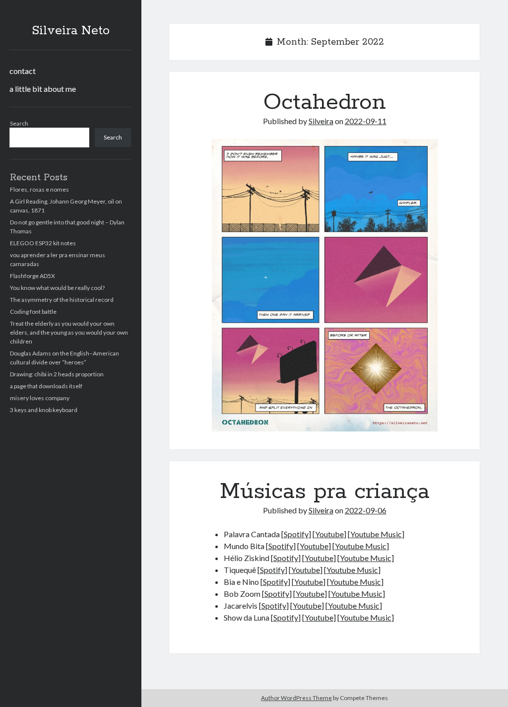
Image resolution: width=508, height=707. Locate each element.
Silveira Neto (71, 31)
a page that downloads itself (46, 386)
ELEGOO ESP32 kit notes (43, 243)
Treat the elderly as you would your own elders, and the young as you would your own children (69, 332)
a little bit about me (42, 88)
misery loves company (39, 398)
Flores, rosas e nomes (39, 189)
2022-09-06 (365, 510)
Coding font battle (33, 311)
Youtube (329, 534)
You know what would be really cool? (57, 287)
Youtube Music (376, 534)
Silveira (321, 121)
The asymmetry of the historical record (62, 299)
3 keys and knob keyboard (43, 410)
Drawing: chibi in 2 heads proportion (57, 374)
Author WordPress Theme (296, 698)
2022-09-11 (365, 121)
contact (22, 70)
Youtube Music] (367, 558)
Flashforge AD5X (32, 276)
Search (19, 123)
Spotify (296, 534)
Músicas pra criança (325, 491)
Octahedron (324, 102)
